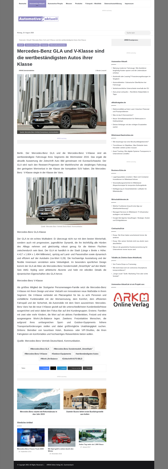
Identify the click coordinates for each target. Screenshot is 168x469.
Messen (69, 3)
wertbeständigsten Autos (87, 354)
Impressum (129, 3)
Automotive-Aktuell (37, 3)
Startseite (22, 3)
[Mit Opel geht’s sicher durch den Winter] (61, 437)
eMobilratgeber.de (118, 102)
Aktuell (29, 40)
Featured (44, 45)
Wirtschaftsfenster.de (119, 199)
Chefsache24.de (117, 228)
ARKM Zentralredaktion (26, 70)
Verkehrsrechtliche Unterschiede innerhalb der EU (131, 88)
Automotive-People (55, 3)
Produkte (78, 3)
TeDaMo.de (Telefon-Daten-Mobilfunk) (126, 258)
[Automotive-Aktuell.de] (38, 19)
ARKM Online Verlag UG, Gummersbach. (60, 465)
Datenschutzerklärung (113, 3)
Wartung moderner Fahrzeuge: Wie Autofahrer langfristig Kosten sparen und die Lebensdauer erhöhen (130, 70)
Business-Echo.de (118, 170)
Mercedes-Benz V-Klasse (36, 354)
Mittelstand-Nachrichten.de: (122, 135)
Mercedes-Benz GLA (40, 349)
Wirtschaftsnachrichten (57, 45)
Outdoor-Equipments (62, 354)
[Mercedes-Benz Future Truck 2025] (31, 437)
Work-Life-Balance (50, 359)
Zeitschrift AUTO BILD (72, 359)
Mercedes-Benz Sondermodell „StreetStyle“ (74, 349)
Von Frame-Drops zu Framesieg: (125, 264)
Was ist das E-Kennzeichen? (123, 115)
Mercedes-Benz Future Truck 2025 (30, 449)
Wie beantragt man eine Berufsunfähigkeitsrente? (131, 142)
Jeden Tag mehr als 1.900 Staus (91, 444)
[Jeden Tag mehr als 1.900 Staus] (92, 435)
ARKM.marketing (107, 10)
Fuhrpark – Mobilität (93, 3)
